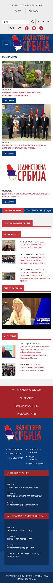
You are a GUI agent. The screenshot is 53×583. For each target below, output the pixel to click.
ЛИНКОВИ (33, 11)
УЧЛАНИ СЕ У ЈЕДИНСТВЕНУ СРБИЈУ (26, 5)
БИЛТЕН (18, 11)
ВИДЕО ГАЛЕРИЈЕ (33, 458)
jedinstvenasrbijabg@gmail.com (21, 547)
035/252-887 (24, 496)
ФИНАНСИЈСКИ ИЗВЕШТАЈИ (26, 389)
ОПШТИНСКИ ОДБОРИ (35, 450)
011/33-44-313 (13, 539)
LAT (19, 28)
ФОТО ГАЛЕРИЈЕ (36, 463)
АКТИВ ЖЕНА (26, 397)
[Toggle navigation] (6, 43)
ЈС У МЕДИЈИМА (16, 458)
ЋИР (12, 28)
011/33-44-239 (26, 539)
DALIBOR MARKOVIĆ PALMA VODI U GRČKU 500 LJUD (33, 246)
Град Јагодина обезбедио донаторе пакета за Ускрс (32, 369)
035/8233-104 (12, 496)
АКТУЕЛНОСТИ (15, 449)
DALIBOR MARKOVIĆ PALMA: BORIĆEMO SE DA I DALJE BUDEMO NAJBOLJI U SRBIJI (33, 260)
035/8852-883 (36, 496)
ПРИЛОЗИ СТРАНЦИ (26, 413)
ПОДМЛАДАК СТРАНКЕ (26, 405)
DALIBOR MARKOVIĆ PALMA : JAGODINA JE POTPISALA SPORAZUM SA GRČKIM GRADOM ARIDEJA (35, 276)
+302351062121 (13, 556)
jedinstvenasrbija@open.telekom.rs (22, 504)
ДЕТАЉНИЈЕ (9, 100)
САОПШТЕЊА (15, 453)
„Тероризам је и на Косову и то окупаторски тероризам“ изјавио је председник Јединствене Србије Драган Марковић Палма (34, 352)
